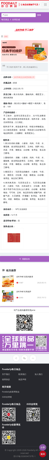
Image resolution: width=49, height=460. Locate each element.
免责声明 (22, 379)
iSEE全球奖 (7, 397)
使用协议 (6, 379)
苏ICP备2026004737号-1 (24, 456)
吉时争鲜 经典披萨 (23, 291)
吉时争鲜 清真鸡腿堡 (24, 276)
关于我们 (6, 374)
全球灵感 (16, 19)
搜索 (39, 15)
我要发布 (26, 259)
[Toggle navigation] (45, 4)
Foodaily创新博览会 (11, 391)
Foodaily (31, 450)
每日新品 (5, 19)
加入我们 (38, 374)
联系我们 (22, 374)
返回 (43, 453)
